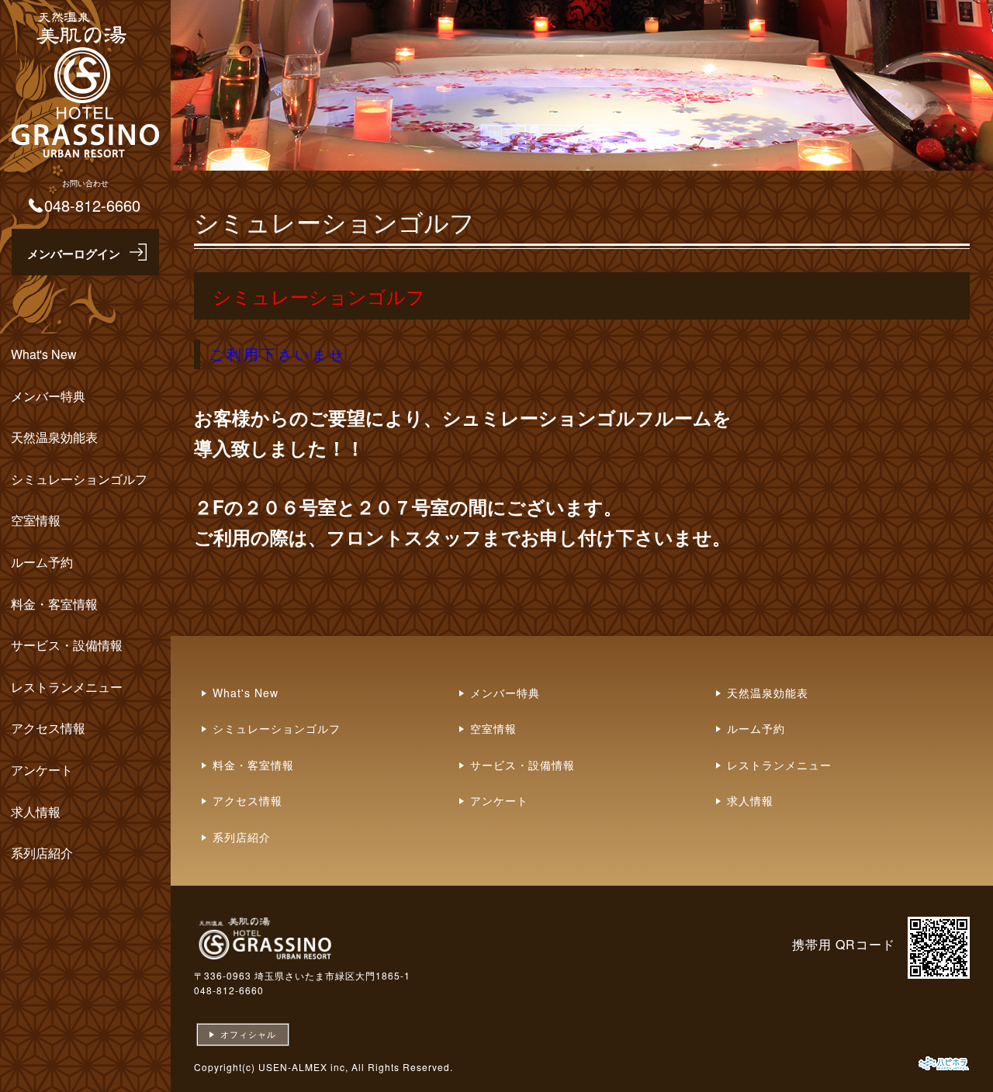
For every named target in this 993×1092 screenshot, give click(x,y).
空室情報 (36, 520)
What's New (44, 354)
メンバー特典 (48, 396)
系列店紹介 (42, 853)
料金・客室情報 (54, 604)
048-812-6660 (229, 990)
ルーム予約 (42, 562)
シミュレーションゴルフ (79, 479)
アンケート (42, 770)
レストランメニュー (67, 687)
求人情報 (36, 812)
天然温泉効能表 (56, 437)
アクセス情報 (48, 728)
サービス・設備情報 (67, 645)
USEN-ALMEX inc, (303, 1066)
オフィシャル (248, 1034)
